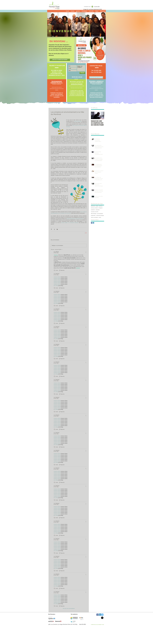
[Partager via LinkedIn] (57, 229)
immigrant (100, 207)
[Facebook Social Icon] (98, 615)
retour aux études (94, 217)
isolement (93, 209)
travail (100, 217)
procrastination (100, 213)
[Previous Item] (92, 115)
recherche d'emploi (76, 84)
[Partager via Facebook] (51, 229)
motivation (98, 209)
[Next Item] (102, 115)
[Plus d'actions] (86, 252)
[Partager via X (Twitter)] (54, 229)
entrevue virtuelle (94, 207)
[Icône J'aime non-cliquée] (54, 270)
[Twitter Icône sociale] (102, 615)
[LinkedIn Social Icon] (93, 223)
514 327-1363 (97, 70)
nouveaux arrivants (94, 211)
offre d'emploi (93, 213)
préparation (93, 215)
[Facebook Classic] (91, 223)
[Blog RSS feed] (102, 618)
